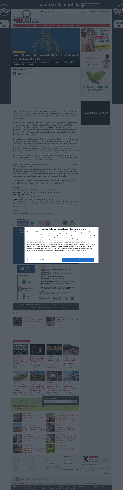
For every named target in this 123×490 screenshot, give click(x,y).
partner (41, 232)
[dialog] (61, 245)
